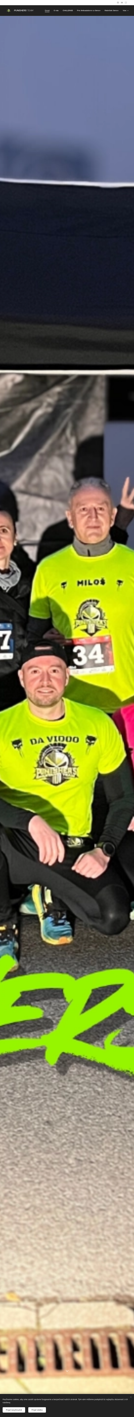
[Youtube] (122, 2)
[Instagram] (125, 2)
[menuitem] (48, 10)
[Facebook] (118, 2)
